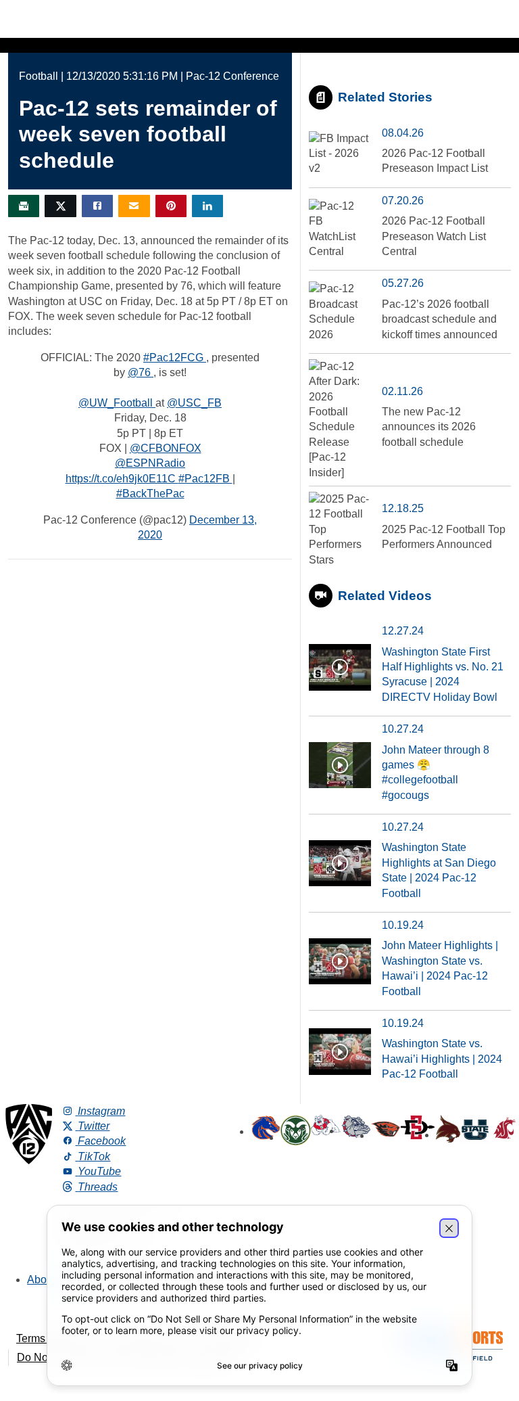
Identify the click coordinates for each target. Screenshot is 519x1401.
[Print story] (23, 206)
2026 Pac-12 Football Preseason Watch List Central (434, 236)
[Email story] (133, 206)
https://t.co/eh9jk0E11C (122, 478)
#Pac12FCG (174, 357)
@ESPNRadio (150, 463)
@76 (140, 372)
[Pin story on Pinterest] (171, 206)
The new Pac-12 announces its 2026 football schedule (429, 427)
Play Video (340, 667)
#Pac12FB (205, 478)
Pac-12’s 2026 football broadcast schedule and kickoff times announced (439, 319)
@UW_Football (116, 403)
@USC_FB (194, 403)
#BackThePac (150, 493)
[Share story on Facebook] (97, 206)
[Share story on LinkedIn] (207, 206)
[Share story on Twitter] (60, 206)
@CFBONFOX (165, 448)
